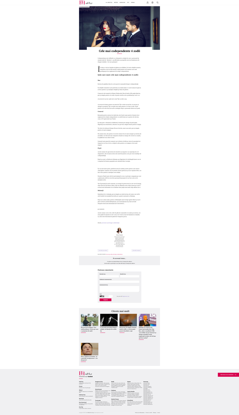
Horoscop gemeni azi (147, 392)
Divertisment (98, 389)
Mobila (133, 394)
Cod (100, 294)
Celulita (103, 404)
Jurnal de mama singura (137, 396)
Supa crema (137, 385)
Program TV (97, 396)
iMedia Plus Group (91, 412)
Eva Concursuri (83, 402)
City (128, 2)
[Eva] (83, 1)
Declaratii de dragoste (104, 386)
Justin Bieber (100, 395)
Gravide (129, 397)
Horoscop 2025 (146, 384)
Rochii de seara (117, 383)
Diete (112, 400)
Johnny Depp (103, 391)
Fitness (115, 400)
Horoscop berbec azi (147, 403)
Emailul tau (123, 274)
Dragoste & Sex (99, 381)
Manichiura (107, 403)
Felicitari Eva (82, 394)
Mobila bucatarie (130, 393)
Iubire (102, 384)
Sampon (97, 404)
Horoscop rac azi (146, 390)
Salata (128, 384)
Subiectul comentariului (106, 279)
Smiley (100, 394)
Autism (139, 397)
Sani (103, 403)
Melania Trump (107, 395)
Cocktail (132, 385)
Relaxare (124, 400)
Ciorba (135, 383)
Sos (140, 383)
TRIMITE (105, 300)
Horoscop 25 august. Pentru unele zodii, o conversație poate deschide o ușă (128, 329)
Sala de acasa (119, 405)
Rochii (98, 401)
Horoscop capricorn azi (148, 395)
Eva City (81, 407)
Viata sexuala (106, 383)
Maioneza (137, 386)
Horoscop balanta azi (147, 402)
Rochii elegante (114, 385)
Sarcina (112, 391)
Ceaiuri (116, 391)
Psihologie (123, 391)
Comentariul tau (104, 285)
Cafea (131, 384)
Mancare (129, 383)
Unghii (101, 401)
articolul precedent (103, 250)
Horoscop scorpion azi (148, 396)
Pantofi (123, 384)
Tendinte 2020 (114, 387)
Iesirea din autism (133, 402)
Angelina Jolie (102, 393)
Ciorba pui (137, 387)
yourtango (109, 223)
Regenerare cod (126, 296)
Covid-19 (137, 404)
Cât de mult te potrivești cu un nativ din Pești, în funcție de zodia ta (119, 263)
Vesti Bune (133, 404)
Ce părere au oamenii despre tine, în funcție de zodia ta (119, 261)
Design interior (135, 395)
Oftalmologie (119, 395)
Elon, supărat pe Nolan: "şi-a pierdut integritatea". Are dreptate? (89, 358)
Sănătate (113, 390)
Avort (123, 395)
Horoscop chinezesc (147, 387)
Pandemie (129, 405)
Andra (103, 394)
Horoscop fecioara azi (147, 393)
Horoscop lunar (146, 389)
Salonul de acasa (106, 405)
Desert (132, 386)
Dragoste (97, 383)
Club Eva (81, 381)
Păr (96, 401)
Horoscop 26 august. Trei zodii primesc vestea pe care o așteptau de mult (89, 329)
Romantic (101, 383)
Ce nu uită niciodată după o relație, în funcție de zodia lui (108, 329)
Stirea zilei (137, 401)
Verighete (113, 386)
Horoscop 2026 (146, 383)
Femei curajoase (134, 397)
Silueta (119, 404)
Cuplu (99, 384)
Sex (109, 384)
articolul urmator (136, 250)
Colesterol (124, 393)
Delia (106, 394)
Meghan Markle (98, 390)
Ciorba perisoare (130, 387)
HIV (114, 396)
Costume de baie (118, 384)
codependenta (119, 254)
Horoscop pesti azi (147, 399)
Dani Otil (97, 394)
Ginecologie (113, 393)
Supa (134, 384)
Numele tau (102, 274)
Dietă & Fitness (115, 399)
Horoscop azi (146, 385)
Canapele (137, 394)
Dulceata (137, 384)
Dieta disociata (114, 404)
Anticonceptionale (115, 394)
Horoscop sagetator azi (148, 397)
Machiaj (100, 403)
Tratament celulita (99, 405)
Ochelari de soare (119, 386)
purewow (103, 223)
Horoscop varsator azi (147, 398)
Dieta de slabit (122, 402)
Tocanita (129, 385)
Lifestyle (109, 2)
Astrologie (145, 388)
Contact (158, 412)
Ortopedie (118, 396)
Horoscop (122, 2)
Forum (132, 2)
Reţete (129, 381)
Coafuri (96, 403)
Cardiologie (113, 395)
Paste (132, 383)
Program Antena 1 (99, 397)
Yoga (112, 401)
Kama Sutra (97, 385)
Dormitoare (129, 395)
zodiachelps (116, 223)
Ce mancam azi (133, 388)
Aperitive (129, 386)
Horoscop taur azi (147, 394)
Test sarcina (121, 394)
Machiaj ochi (107, 404)
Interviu (133, 401)
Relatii (96, 384)
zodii (111, 254)
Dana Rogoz (107, 393)
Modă (112, 381)
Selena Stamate (119, 235)
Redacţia (154, 412)
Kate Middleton (105, 390)
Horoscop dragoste (147, 386)
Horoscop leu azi (146, 401)
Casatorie (106, 384)
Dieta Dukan (119, 400)
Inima (119, 391)
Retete (116, 2)
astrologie (114, 254)
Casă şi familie (130, 391)
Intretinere (116, 401)
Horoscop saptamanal (147, 404)
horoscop (108, 254)
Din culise (129, 401)
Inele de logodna (121, 385)
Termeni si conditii (149, 412)
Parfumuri (105, 401)
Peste (138, 383)
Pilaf (140, 386)
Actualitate (130, 400)
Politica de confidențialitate (139, 412)
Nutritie (117, 402)
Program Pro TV (103, 396)
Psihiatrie (122, 396)
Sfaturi (80, 390)
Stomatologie (119, 393)
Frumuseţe (98, 400)
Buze (100, 404)
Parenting (129, 396)
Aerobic (120, 401)
